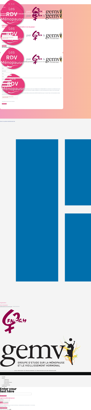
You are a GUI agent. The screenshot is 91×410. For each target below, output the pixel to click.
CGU (24, 370)
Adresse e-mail (5, 82)
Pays (3, 76)
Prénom (3, 65)
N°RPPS (3, 79)
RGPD (3, 87)
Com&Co (15, 370)
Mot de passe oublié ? (6, 47)
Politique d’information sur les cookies (42, 370)
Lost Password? (5, 402)
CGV (35, 370)
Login (1, 402)
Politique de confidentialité (29, 370)
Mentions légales (20, 370)
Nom (3, 68)
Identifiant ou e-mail (6, 31)
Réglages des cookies (52, 370)
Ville (3, 73)
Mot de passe (4, 33)
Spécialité (4, 71)
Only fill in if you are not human (8, 42)
